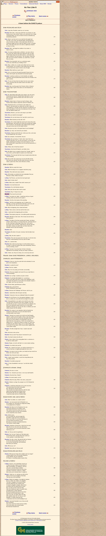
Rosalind (7, 32)
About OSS (43, 3)
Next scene (43, 16)
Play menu (31, 16)
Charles (6, 339)
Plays (5, 3)
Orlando (7, 292)
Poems (16, 3)
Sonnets (11, 3)
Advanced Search (33, 3)
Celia (6, 30)
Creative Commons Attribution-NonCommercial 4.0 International (28, 520)
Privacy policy (30, 524)
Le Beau (7, 178)
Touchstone (7, 112)
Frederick (7, 261)
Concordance (23, 3)
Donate (49, 3)
